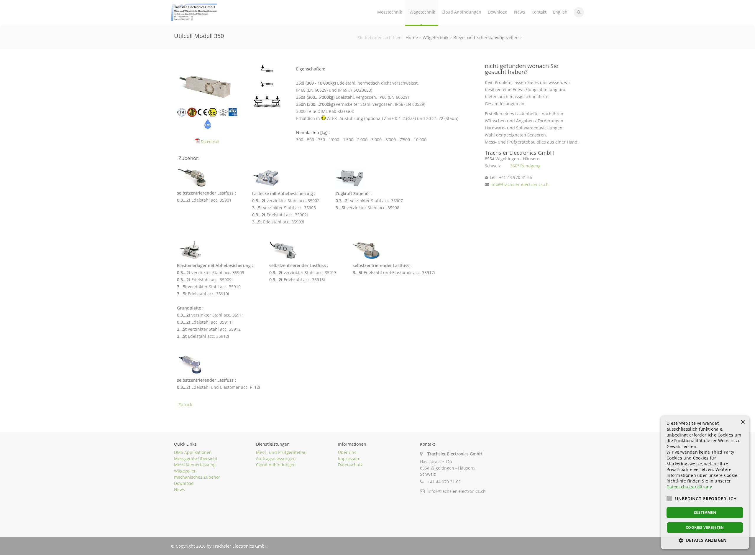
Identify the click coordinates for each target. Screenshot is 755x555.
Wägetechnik (422, 12)
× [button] (742, 422)
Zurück (185, 404)
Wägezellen (185, 471)
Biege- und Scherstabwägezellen (485, 37)
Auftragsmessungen (276, 458)
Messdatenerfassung (195, 464)
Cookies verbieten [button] (705, 527)
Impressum (349, 458)
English (560, 12)
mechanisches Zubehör (197, 477)
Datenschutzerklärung (689, 487)
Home (412, 37)
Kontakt (538, 12)
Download (498, 12)
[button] (705, 540)
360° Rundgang (525, 166)
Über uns (347, 452)
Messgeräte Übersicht (195, 458)
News (519, 12)
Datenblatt (210, 141)
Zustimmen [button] (705, 512)
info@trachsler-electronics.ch (519, 184)
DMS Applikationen (193, 452)
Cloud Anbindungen (461, 12)
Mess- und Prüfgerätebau (281, 452)
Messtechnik (389, 12)
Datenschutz (350, 464)
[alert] (705, 482)
